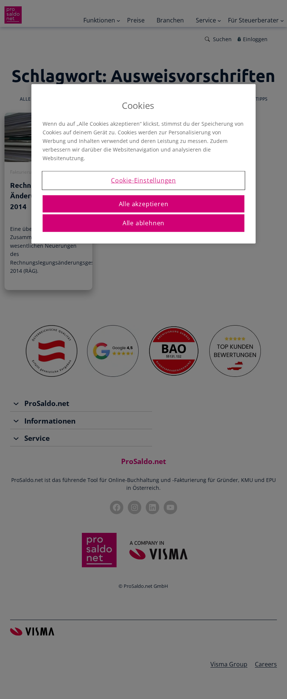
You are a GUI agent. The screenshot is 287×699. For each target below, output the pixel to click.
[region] (143, 163)
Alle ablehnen (143, 223)
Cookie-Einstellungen (143, 180)
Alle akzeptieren (144, 203)
